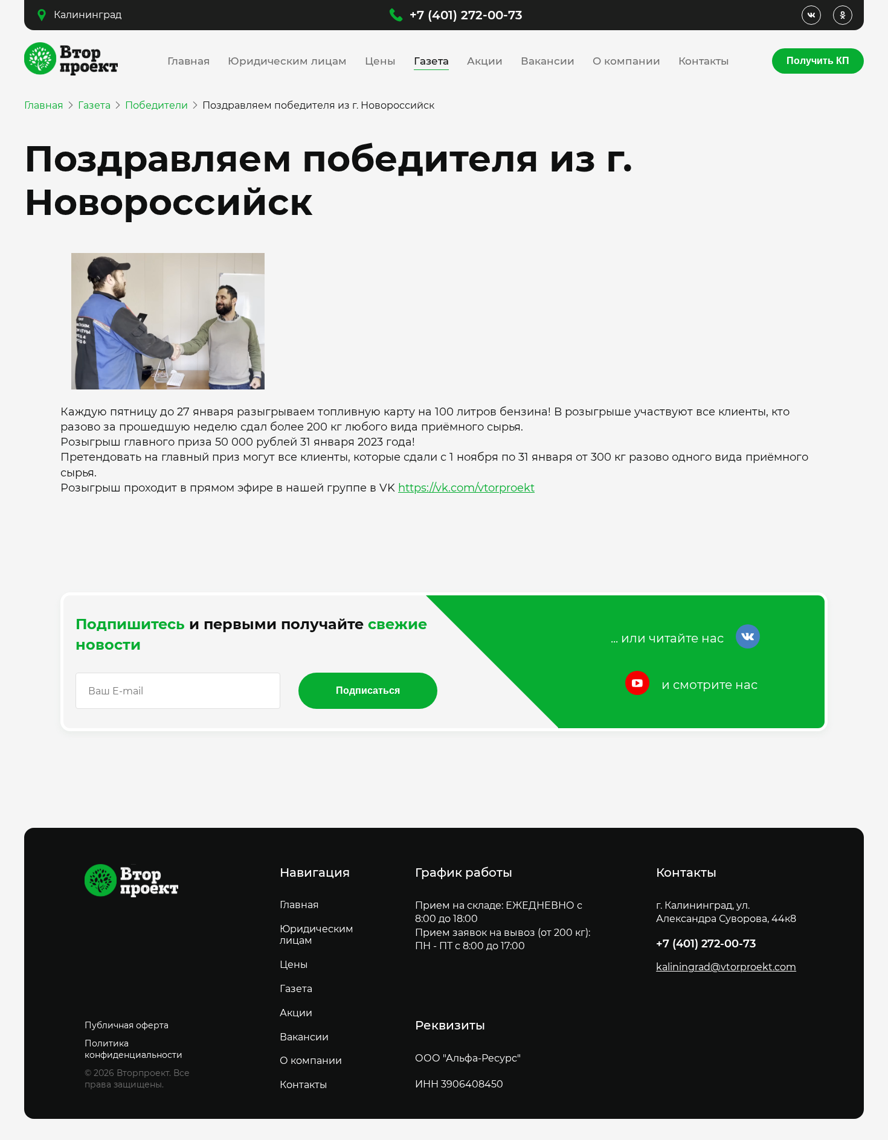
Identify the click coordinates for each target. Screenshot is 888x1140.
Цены (380, 61)
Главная (188, 61)
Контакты (703, 61)
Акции (485, 61)
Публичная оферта (127, 1025)
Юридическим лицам (287, 61)
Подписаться (368, 690)
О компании (626, 61)
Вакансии (547, 61)
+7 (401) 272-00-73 (466, 15)
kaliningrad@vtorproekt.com (726, 967)
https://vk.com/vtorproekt (466, 488)
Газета (431, 61)
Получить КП (818, 61)
